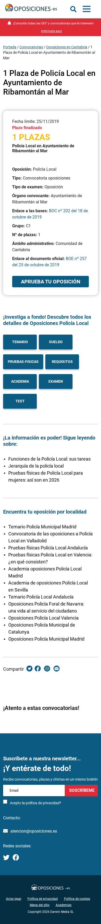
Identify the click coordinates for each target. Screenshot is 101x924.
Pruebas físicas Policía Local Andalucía (48, 547)
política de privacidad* (43, 803)
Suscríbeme (81, 790)
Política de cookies (77, 899)
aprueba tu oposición (50, 281)
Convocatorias (31, 47)
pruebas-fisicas (23, 362)
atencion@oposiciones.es (33, 831)
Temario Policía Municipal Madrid (42, 526)
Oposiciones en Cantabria (66, 47)
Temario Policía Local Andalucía (41, 597)
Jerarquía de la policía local (36, 466)
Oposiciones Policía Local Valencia (43, 618)
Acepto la (35, 803)
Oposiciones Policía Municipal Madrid (46, 639)
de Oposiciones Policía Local (55, 323)
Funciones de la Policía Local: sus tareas (49, 459)
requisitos (62, 362)
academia (20, 381)
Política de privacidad (42, 899)
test (20, 401)
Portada (9, 47)
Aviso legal (13, 899)
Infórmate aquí (51, 31)
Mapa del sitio (39, 905)
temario (20, 342)
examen (55, 381)
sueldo (56, 342)
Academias (63, 905)
